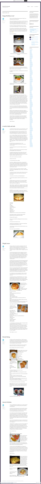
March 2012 (31, 85)
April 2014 (31, 69)
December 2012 (31, 79)
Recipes (32, 6)
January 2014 (31, 71)
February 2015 (31, 62)
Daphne (3, 130)
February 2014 (31, 70)
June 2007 (31, 124)
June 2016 (31, 51)
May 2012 (31, 84)
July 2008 (31, 115)
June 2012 (31, 83)
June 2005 (31, 140)
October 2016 (31, 49)
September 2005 (31, 138)
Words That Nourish (6, 6)
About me (28, 6)
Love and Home (36, 6)
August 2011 (31, 90)
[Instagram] (33, 24)
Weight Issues (6, 243)
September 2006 (31, 130)
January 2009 (31, 111)
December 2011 (31, 87)
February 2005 (31, 143)
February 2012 (31, 86)
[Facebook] (30, 24)
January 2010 (31, 103)
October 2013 (31, 73)
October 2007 (31, 121)
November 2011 (31, 88)
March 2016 (31, 53)
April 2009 (31, 109)
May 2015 (31, 60)
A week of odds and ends (8, 126)
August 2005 (31, 139)
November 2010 (31, 96)
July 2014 (31, 67)
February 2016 (31, 54)
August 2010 (31, 98)
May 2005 (31, 141)
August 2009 (31, 106)
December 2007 (31, 120)
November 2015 (31, 56)
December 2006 (31, 128)
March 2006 (31, 134)
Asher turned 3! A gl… (33, 42)
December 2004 (31, 144)
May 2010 (31, 100)
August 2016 (31, 50)
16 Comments (3, 22)
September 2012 (31, 81)
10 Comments (3, 250)
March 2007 (31, 126)
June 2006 (31, 132)
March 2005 (31, 142)
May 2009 (31, 108)
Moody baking (6, 337)
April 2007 (31, 125)
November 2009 (31, 104)
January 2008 (31, 119)
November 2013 (31, 72)
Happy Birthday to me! (8, 16)
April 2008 (31, 117)
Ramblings (3, 249)
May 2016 (31, 52)
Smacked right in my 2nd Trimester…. (33, 29)
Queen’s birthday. (7, 402)
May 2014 (31, 68)
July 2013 (31, 75)
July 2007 (31, 123)
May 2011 (31, 92)
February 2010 (31, 102)
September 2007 (31, 122)
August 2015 (31, 58)
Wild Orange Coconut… (33, 44)
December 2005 (31, 136)
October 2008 (31, 113)
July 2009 (31, 107)
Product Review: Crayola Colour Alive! (33, 32)
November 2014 (31, 64)
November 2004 (31, 145)
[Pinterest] (31, 24)
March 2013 (31, 77)
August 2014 (31, 66)
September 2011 (31, 89)
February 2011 (31, 94)
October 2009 (31, 105)
